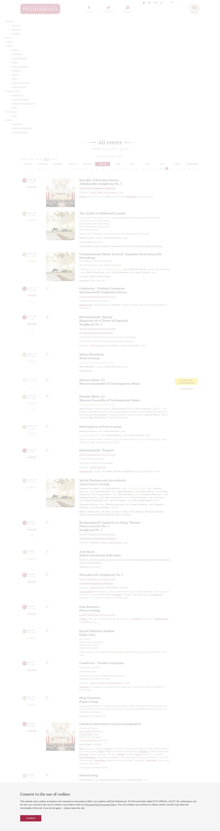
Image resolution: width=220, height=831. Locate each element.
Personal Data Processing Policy (100, 804)
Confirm (30, 818)
